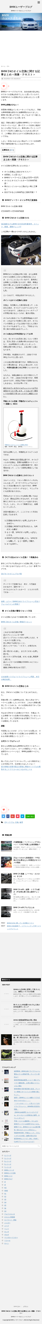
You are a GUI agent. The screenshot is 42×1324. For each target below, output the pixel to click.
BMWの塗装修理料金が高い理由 (25, 1020)
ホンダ (6, 1232)
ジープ (6, 1226)
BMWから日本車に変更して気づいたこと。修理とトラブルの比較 (26, 990)
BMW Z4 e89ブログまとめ (23, 907)
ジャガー (7, 1223)
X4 (5, 1202)
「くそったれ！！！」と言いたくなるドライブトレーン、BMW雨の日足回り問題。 (27, 1106)
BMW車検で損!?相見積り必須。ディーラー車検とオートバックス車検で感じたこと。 (27, 1092)
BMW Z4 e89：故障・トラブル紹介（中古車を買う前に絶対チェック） (26, 891)
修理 (21, 822)
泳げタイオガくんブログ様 (11, 574)
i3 (5, 1182)
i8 (5, 1185)
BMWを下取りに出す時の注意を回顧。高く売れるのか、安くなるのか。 (27, 1036)
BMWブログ (8, 1179)
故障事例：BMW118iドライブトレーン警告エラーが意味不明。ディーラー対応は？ (27, 1074)
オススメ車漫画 (9, 1217)
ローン (6, 1243)
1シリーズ (7, 1155)
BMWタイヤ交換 (10, 1173)
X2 (5, 1196)
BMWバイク (8, 1176)
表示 (11, 150)
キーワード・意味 (10, 1220)
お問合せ (25, 1306)
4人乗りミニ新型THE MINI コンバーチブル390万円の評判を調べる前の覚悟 (27, 1053)
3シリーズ (7, 1161)
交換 (17, 822)
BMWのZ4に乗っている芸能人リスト (20, 923)
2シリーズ (7, 1158)
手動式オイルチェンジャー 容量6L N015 (16, 445)
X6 (5, 1208)
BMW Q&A (17, 1306)
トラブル (10, 822)
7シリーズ (7, 1167)
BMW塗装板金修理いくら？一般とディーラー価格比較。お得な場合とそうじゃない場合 (27, 1083)
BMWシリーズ (9, 1170)
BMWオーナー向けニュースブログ (21, 1316)
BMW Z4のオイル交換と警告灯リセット (16, 622)
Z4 (6, 822)
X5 (5, 1205)
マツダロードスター (11, 1238)
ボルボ (6, 1235)
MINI (6, 1191)
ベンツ (6, 1229)
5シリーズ (7, 1164)
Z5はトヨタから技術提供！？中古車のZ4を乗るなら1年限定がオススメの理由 (27, 860)
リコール (7, 1240)
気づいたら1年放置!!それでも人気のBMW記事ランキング (26, 1006)
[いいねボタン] (3, 86)
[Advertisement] (21, 48)
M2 (5, 1188)
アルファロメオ (9, 1214)
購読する (6, 980)
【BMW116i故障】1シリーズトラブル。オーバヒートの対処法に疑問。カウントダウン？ (27, 1115)
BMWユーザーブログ (21, 6)
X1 (5, 1194)
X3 (5, 1199)
